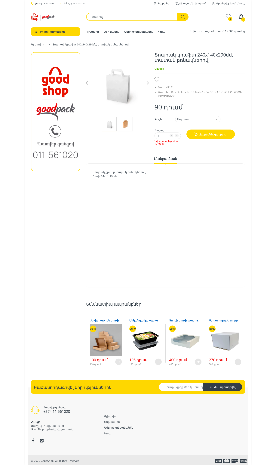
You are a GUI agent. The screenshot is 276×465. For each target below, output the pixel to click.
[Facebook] (33, 441)
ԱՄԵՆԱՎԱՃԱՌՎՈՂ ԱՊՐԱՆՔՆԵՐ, (210, 92)
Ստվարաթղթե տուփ (104, 320)
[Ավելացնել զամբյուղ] (198, 362)
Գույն (158, 119)
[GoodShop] (42, 16)
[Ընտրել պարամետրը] (118, 362)
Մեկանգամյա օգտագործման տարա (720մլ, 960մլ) (145, 320)
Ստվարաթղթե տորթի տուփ (225, 320)
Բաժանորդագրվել (222, 387)
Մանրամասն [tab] (165, 158)
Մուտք (241, 3)
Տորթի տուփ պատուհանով (185, 320)
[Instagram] (42, 441)
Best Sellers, (179, 92)
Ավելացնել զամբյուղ (213, 134)
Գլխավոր (37, 44)
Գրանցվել (222, 3)
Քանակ (159, 130)
